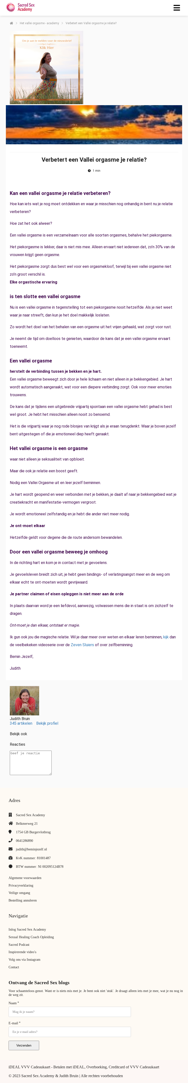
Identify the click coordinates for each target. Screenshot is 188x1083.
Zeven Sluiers (82, 645)
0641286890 (24, 841)
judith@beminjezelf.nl (31, 849)
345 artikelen (21, 723)
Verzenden (23, 1045)
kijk (166, 637)
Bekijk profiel (47, 723)
